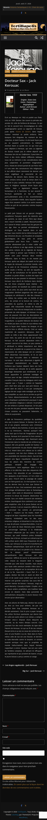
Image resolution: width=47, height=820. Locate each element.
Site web (6, 748)
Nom (5, 726)
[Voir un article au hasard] (41, 37)
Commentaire (9, 695)
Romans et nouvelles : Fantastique (16, 75)
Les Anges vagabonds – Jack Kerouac (21, 665)
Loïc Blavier (25, 90)
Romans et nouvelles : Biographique (23, 71)
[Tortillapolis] (23, 23)
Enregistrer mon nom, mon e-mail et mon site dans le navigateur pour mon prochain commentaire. (22, 766)
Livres (7, 71)
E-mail (6, 737)
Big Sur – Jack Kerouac (32, 671)
